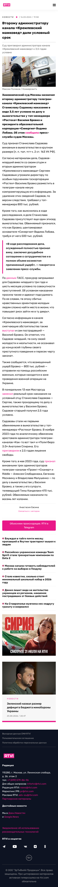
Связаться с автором (29, 511)
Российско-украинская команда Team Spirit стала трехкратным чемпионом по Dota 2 (28, 555)
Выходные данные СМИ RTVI (16, 733)
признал (49, 461)
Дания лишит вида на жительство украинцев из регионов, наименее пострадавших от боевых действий (25, 593)
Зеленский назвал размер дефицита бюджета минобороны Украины (29, 707)
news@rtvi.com (28, 787)
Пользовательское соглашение (18, 738)
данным (11, 278)
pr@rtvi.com (27, 791)
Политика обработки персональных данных (24, 742)
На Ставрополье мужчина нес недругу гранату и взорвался (28, 605)
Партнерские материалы (16, 798)
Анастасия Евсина (29, 507)
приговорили (10, 450)
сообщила (32, 132)
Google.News (11, 816)
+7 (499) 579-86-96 (18, 780)
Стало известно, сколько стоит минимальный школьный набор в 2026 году (26, 579)
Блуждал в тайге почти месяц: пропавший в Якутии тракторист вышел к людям (29, 541)
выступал (8, 330)
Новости (8, 17)
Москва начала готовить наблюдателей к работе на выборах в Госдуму (28, 567)
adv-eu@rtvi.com (28, 795)
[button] (54, 5)
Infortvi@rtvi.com (36, 783)
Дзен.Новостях (16, 813)
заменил (7, 393)
